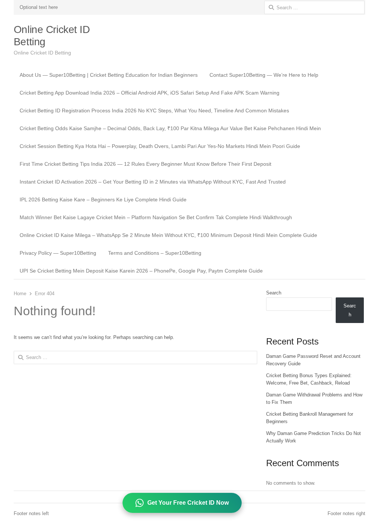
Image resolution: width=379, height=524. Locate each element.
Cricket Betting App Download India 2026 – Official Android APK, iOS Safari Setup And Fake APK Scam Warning (149, 93)
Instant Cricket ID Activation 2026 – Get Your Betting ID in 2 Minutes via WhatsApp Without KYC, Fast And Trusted (153, 182)
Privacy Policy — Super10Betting (58, 253)
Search (273, 293)
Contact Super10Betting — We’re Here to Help (263, 75)
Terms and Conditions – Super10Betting (154, 253)
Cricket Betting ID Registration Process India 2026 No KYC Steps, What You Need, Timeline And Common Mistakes (154, 110)
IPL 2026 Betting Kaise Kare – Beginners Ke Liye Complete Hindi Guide (103, 199)
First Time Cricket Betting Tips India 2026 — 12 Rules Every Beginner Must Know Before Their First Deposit (145, 164)
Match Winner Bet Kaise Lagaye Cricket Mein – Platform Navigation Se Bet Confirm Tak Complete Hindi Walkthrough (156, 217)
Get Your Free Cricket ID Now (188, 503)
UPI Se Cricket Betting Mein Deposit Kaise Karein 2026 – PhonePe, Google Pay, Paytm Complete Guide (141, 271)
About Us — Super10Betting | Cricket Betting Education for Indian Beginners (109, 75)
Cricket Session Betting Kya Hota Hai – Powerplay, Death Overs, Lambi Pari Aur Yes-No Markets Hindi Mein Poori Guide (160, 146)
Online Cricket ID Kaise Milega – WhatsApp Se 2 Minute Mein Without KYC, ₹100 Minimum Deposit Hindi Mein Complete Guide (168, 235)
